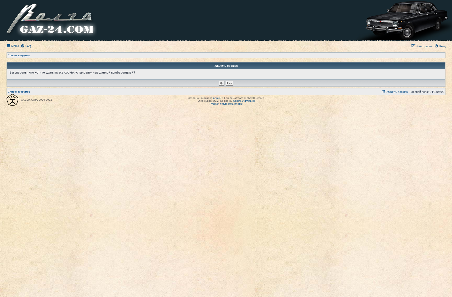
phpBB (217, 97)
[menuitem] (26, 46)
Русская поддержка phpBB (226, 103)
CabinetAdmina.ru (244, 100)
